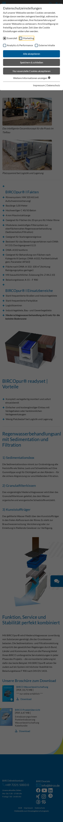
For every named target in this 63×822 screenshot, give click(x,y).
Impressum (39, 85)
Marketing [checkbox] (28, 38)
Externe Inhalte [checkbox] (47, 45)
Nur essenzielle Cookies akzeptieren (31, 71)
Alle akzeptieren (31, 53)
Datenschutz (53, 85)
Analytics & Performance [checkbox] (20, 45)
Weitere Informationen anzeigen (30, 77)
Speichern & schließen (31, 62)
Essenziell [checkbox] (12, 38)
